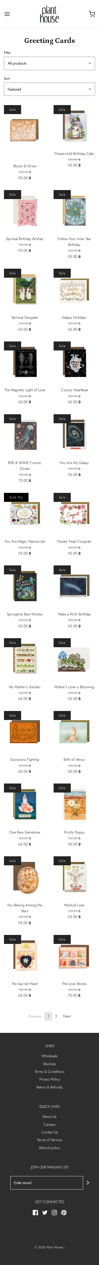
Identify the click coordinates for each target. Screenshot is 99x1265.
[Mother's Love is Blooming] (74, 659)
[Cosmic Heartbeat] (74, 362)
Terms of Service (49, 1139)
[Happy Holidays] (74, 289)
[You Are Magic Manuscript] (25, 514)
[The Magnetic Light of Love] (25, 362)
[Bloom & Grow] (25, 132)
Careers (50, 1124)
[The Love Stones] (74, 956)
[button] (49, 63)
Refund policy (49, 1147)
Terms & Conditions (49, 1071)
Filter (7, 52)
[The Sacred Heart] (25, 956)
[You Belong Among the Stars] (25, 877)
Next (66, 1016)
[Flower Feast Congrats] (74, 514)
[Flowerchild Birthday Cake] (74, 125)
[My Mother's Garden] (25, 659)
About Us (49, 1116)
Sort (7, 78)
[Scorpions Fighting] (25, 732)
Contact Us (49, 1132)
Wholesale (49, 1056)
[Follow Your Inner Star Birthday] (74, 211)
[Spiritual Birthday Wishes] (25, 211)
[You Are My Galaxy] (74, 435)
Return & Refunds (49, 1087)
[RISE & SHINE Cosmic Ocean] (25, 435)
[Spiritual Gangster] (25, 289)
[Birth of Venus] (74, 732)
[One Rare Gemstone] (25, 804)
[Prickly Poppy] (74, 804)
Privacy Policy (49, 1079)
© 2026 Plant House (49, 1247)
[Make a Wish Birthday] (74, 586)
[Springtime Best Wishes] (25, 586)
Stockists (49, 1063)
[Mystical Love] (74, 877)
